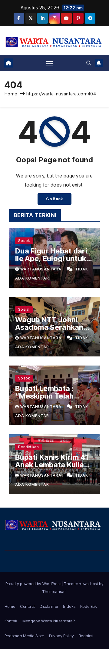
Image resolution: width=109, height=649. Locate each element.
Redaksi (86, 635)
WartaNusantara (41, 269)
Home (11, 94)
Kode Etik (88, 606)
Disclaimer (49, 606)
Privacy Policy (61, 635)
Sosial (24, 309)
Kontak (11, 620)
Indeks (69, 606)
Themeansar (53, 591)
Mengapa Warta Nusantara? (48, 620)
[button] (88, 63)
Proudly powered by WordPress (33, 583)
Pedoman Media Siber (24, 635)
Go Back (54, 199)
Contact (27, 606)
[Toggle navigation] (49, 63)
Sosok (24, 240)
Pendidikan (28, 447)
